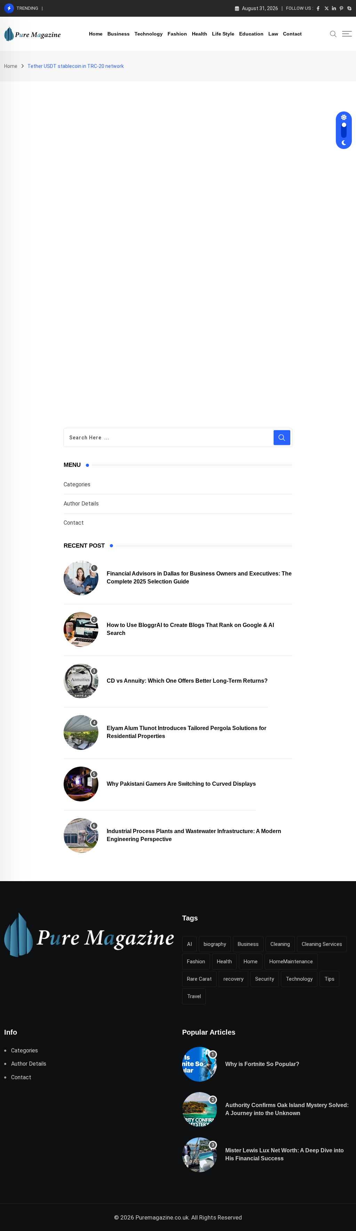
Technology (149, 34)
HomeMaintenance (291, 961)
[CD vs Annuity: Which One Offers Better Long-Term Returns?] (81, 681)
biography (215, 944)
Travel (194, 996)
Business (118, 34)
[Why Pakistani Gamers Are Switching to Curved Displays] (81, 784)
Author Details (81, 503)
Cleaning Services (322, 944)
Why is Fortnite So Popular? (262, 1064)
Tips (329, 979)
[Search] (333, 33)
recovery (233, 979)
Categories (77, 484)
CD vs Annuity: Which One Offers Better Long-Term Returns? (187, 681)
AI (189, 944)
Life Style (223, 34)
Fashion (177, 34)
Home (96, 34)
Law (273, 34)
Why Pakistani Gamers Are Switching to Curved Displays (181, 784)
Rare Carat (199, 979)
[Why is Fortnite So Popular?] (199, 1064)
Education (251, 34)
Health (199, 34)
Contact (292, 34)
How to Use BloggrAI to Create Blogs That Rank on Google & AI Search (124, 8)
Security (264, 979)
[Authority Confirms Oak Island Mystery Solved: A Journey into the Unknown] (199, 1109)
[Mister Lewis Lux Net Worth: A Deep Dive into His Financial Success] (199, 1154)
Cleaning (280, 944)
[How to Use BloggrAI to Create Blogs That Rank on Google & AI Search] (81, 629)
